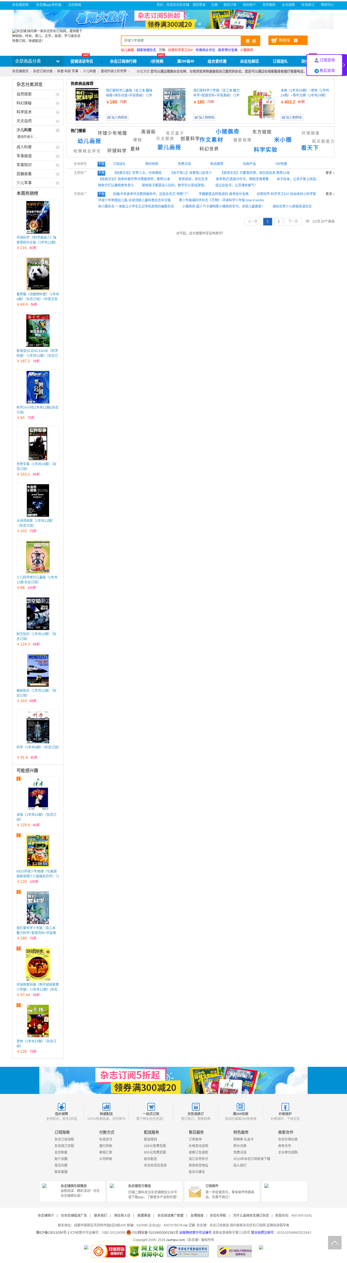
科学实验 (266, 150)
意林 (135, 149)
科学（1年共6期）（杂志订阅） (39, 747)
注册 (214, 5)
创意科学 (190, 138)
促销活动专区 (81, 61)
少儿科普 (89, 71)
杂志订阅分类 (43, 71)
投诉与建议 (197, 1172)
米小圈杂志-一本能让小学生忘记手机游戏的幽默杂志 (136, 206)
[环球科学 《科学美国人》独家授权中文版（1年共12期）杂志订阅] (37, 217)
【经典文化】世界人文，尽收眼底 (137, 173)
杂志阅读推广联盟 (171, 1215)
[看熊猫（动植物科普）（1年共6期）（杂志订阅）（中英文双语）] (38, 274)
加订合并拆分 (198, 1159)
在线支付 (105, 1139)
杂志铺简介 (46, 1215)
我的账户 (250, 5)
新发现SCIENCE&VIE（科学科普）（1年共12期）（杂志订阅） (37, 356)
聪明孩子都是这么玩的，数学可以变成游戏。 (174, 185)
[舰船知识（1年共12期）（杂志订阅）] (38, 670)
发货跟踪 (269, 5)
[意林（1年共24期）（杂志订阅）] (38, 1021)
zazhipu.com (175, 1240)
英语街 (148, 132)
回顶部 (335, 1242)
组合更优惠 (217, 61)
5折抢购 (156, 61)
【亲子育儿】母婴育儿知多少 (191, 173)
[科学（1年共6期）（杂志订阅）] (38, 727)
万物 (162, 50)
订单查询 (195, 1139)
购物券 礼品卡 (243, 1139)
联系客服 (61, 1172)
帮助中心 (328, 5)
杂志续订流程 (64, 1146)
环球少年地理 (112, 133)
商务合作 (284, 1146)
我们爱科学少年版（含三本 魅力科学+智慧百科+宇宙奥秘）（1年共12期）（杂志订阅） (216, 95)
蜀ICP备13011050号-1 (53, 1233)
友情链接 (197, 1215)
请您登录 (198, 5)
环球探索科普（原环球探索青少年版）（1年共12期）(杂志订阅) (38, 989)
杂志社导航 (218, 1215)
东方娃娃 (262, 132)
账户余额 (61, 1159)
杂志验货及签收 (155, 1165)
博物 (137, 140)
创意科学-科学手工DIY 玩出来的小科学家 (286, 194)
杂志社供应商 (288, 1139)
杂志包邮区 (249, 61)
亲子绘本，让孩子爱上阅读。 (298, 179)
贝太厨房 (165, 139)
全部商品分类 (28, 61)
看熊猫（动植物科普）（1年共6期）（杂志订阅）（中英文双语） (38, 299)
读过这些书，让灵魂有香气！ (236, 185)
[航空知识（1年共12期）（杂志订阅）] (38, 613)
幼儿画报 (89, 141)
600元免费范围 (155, 1152)
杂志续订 (308, 5)
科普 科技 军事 (67, 71)
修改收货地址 (198, 1165)
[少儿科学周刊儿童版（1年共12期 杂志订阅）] (38, 557)
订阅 (191, 1225)
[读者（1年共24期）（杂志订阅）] (38, 794)
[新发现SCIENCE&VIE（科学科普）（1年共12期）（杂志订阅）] (38, 330)
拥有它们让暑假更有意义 (116, 185)
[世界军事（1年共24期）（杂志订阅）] (38, 444)
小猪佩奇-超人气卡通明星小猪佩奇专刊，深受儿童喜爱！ (223, 206)
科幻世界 (209, 149)
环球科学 (117, 150)
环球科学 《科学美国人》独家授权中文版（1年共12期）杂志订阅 (37, 242)
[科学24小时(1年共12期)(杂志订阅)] (38, 387)
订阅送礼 (280, 61)
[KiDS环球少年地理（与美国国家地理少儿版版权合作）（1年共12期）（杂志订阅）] (38, 851)
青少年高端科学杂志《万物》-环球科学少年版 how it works (221, 200)
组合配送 (150, 1159)
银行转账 (105, 1146)
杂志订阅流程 (64, 1139)
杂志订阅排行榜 (123, 61)
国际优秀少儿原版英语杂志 (292, 206)
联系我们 (100, 1215)
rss (185, 1225)
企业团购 (289, 5)
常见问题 (61, 1165)
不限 (101, 164)
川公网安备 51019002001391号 (154, 1233)
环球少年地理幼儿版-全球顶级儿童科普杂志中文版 (134, 200)
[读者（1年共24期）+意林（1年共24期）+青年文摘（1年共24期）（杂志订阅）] (261, 104)
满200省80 (185, 61)
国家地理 (242, 140)
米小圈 (283, 140)
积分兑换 (239, 1146)
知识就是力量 (326, 141)
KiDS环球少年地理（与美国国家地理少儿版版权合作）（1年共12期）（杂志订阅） (38, 876)
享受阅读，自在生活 (193, 179)
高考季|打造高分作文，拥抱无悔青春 (242, 179)
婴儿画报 (169, 147)
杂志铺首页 (20, 71)
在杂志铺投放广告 (74, 1215)
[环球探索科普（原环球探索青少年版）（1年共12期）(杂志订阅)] (37, 964)
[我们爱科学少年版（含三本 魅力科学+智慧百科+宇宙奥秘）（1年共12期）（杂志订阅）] (38, 907)
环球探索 (311, 133)
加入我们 (239, 1165)
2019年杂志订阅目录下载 (251, 1159)
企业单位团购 (288, 1152)
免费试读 (239, 1152)
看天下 (310, 148)
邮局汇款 (105, 1152)
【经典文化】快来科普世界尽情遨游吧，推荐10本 (134, 179)
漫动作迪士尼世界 (114, 71)
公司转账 (105, 1159)
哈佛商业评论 (87, 151)
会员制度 (61, 1152)
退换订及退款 (198, 1152)
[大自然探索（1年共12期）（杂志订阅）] (38, 500)
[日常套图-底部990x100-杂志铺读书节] (173, 1080)
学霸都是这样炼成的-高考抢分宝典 (224, 194)
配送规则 (150, 1139)
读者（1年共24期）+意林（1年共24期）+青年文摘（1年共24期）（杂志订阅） (305, 95)
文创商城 (75, 5)
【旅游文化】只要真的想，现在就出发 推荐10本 (255, 173)
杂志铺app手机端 (48, 5)
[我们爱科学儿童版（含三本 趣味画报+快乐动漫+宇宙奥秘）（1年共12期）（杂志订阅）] (87, 104)
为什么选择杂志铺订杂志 (251, 1215)
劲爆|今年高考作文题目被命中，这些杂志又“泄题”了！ (152, 194)
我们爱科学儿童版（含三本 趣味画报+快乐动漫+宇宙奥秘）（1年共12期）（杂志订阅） (129, 95)
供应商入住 (122, 1215)
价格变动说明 (198, 1146)
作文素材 (211, 140)
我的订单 (230, 5)
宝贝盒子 (175, 133)
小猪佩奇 (228, 132)
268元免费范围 (155, 1146)
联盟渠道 (143, 1215)
